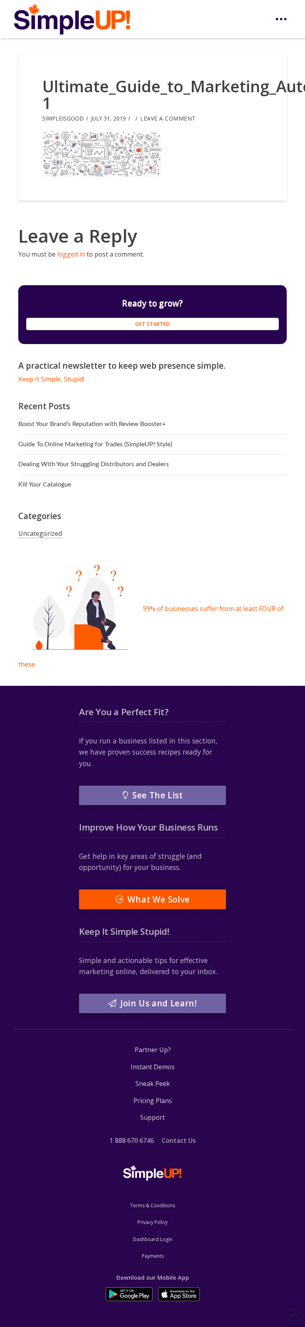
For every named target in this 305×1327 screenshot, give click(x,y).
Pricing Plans (152, 1100)
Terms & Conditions (152, 1205)
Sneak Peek (152, 1083)
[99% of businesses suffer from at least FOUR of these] (79, 608)
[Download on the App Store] (179, 1294)
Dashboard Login (152, 1239)
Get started (152, 323)
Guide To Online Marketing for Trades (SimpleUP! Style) (95, 444)
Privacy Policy (152, 1222)
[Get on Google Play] (129, 1294)
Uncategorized (40, 533)
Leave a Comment (168, 118)
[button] (281, 19)
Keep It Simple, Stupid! (51, 379)
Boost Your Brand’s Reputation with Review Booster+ (92, 424)
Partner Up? (153, 1049)
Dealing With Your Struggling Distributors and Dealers (93, 464)
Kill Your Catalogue (44, 484)
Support (152, 1117)
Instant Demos (153, 1066)
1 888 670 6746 (132, 1140)
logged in (71, 254)
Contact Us (179, 1140)
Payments (153, 1256)
